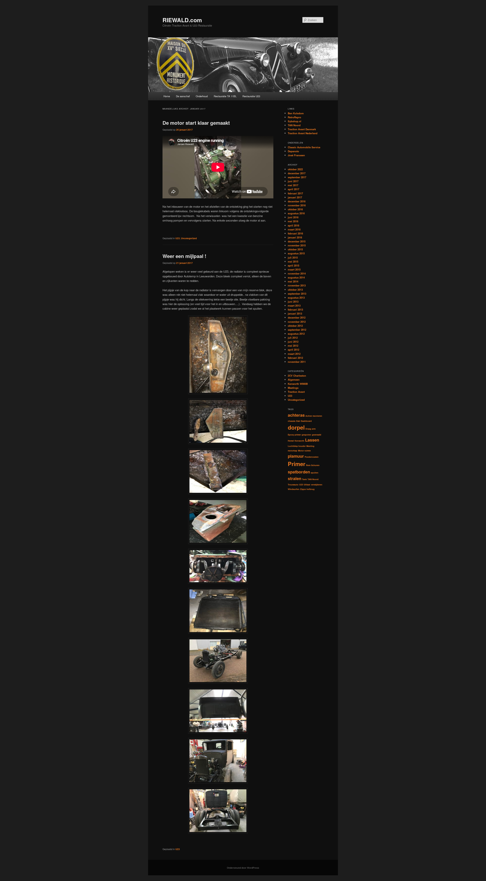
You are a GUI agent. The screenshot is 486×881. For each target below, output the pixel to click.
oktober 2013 (295, 289)
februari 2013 (295, 309)
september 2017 (297, 177)
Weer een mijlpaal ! (184, 255)
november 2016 (297, 205)
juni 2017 (293, 181)
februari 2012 (295, 358)
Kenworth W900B (298, 384)
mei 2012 (293, 345)
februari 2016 (295, 233)
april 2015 (293, 265)
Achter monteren (313, 415)
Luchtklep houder (297, 446)
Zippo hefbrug (307, 489)
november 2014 (297, 273)
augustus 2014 (296, 277)
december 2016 (296, 201)
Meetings (293, 388)
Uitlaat (307, 484)
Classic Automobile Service (304, 147)
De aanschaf (183, 96)
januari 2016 (295, 237)
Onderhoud (202, 96)
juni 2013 (293, 301)
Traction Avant (296, 392)
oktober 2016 (295, 209)
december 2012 (296, 317)
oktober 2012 (295, 325)
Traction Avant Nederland (302, 133)
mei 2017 (293, 185)
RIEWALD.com (182, 20)
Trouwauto (293, 484)
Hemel (291, 440)
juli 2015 (293, 257)
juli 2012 (293, 337)
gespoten (306, 434)
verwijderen (316, 484)
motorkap (292, 450)
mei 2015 (293, 261)
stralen (294, 478)
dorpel (296, 427)
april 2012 (293, 349)
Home (166, 96)
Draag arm (310, 428)
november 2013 (297, 285)
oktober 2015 (295, 249)
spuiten (314, 472)
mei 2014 (293, 281)
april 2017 (293, 189)
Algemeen (294, 379)
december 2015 (296, 241)
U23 (177, 238)
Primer (296, 464)
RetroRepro (294, 117)
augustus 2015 (296, 253)
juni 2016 (293, 217)
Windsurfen (293, 489)
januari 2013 (295, 313)
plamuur (296, 456)
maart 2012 (294, 354)
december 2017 (296, 173)
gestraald (316, 434)
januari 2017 (295, 197)
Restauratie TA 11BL (225, 96)
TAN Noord (294, 125)
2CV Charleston (297, 375)
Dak (298, 421)
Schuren (315, 465)
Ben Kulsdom (296, 113)
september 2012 (297, 329)
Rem (308, 465)
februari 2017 (295, 193)
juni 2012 (293, 341)
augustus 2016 (296, 213)
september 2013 (297, 293)
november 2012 (297, 321)
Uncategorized (189, 238)
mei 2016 (293, 221)
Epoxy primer (294, 434)
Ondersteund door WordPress (243, 867)
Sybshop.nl (294, 121)
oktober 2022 (295, 169)
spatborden (299, 472)
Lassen (312, 440)
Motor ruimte (304, 450)
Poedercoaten (312, 456)
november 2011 (297, 362)
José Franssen (296, 155)
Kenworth (299, 440)
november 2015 (297, 245)
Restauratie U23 (251, 96)
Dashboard (306, 421)
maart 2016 (294, 229)
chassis (291, 421)
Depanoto (293, 151)
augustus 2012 (296, 333)
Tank (304, 479)
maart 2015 (294, 269)
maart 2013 (294, 305)
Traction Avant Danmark (302, 129)
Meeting (310, 446)
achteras (296, 415)
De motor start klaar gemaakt (196, 122)
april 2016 (293, 225)
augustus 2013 (296, 297)
